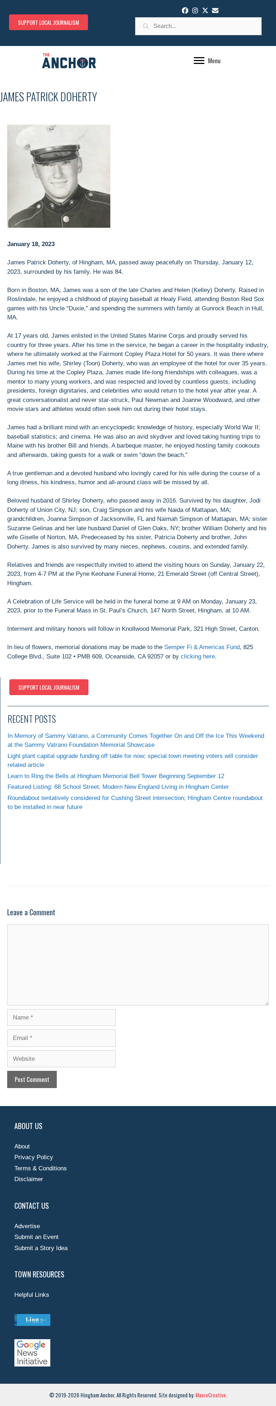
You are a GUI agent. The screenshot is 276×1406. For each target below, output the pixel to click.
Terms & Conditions (40, 1168)
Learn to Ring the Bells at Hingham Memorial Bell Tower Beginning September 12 (116, 776)
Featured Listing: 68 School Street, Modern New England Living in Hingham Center (118, 786)
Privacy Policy (33, 1157)
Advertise (27, 1226)
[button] (185, 10)
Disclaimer (28, 1179)
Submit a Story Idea (41, 1248)
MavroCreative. (211, 1395)
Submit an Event (36, 1237)
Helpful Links (31, 1294)
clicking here (198, 656)
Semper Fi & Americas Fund (202, 647)
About (22, 1146)
